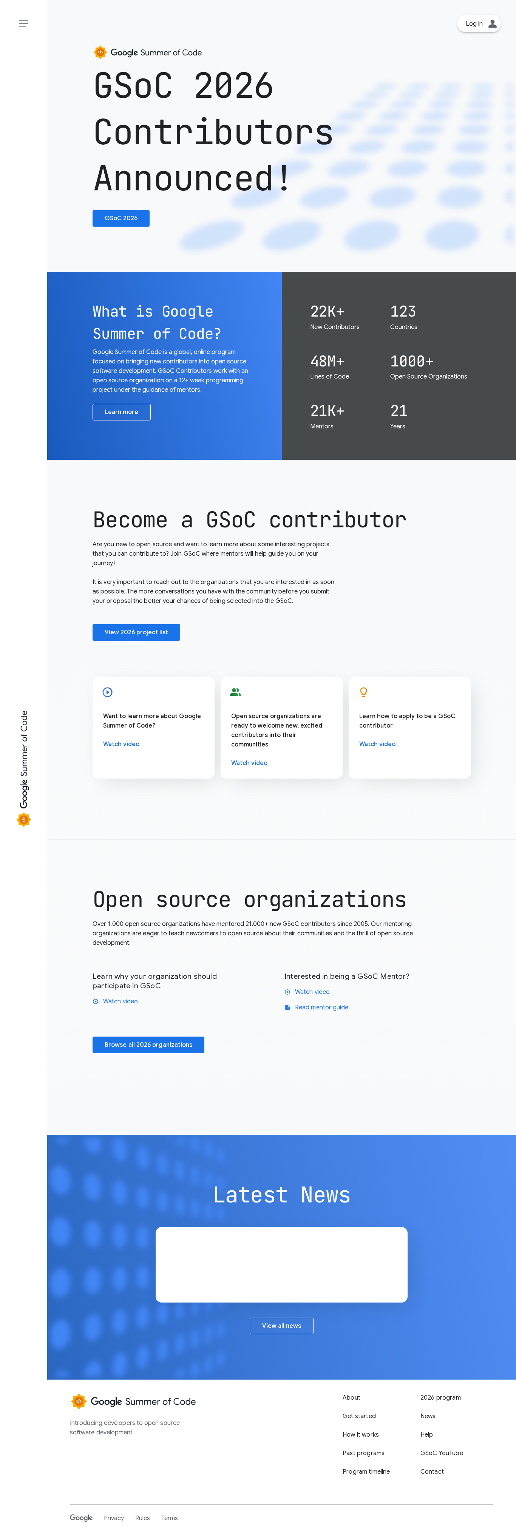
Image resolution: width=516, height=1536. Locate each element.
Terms (169, 1518)
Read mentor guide (316, 1007)
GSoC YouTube (441, 1453)
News (428, 1416)
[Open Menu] (23, 23)
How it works (361, 1435)
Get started (359, 1416)
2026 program (440, 1398)
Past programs (364, 1453)
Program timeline (366, 1472)
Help (426, 1435)
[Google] (81, 1518)
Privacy (114, 1518)
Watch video (121, 744)
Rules (142, 1518)
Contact (432, 1472)
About (351, 1398)
